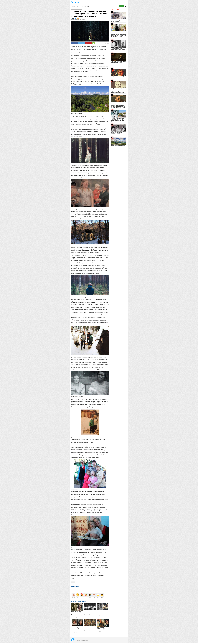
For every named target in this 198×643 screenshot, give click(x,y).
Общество (73, 9)
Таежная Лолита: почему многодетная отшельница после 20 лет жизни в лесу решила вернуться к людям (89, 13)
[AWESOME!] (73, 595)
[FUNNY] (90, 595)
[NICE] (77, 595)
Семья (77, 9)
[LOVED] (82, 595)
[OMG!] (98, 595)
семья (73, 581)
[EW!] (102, 595)
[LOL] (86, 595)
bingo (75, 18)
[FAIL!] (94, 595)
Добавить (121, 6)
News (81, 9)
